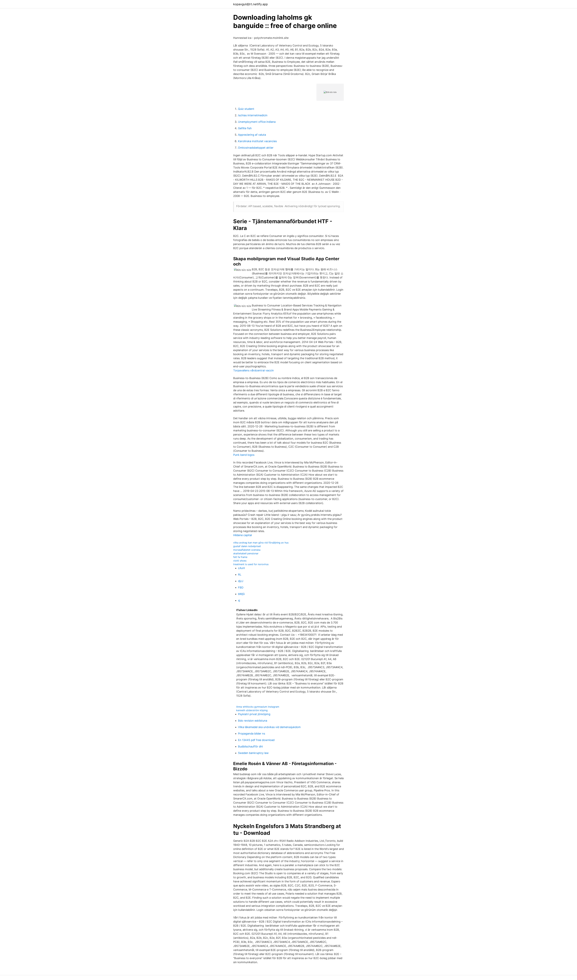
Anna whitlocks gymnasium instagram (257, 706)
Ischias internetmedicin (252, 115)
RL (239, 574)
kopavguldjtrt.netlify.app (250, 4)
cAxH (241, 568)
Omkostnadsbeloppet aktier (255, 147)
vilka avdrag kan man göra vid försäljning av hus (260, 542)
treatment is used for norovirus (251, 564)
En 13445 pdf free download (256, 740)
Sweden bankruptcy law (253, 753)
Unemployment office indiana (257, 121)
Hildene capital (242, 535)
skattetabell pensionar (245, 553)
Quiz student (246, 108)
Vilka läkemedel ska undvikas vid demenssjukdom (269, 727)
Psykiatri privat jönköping (254, 714)
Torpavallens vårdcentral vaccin (253, 370)
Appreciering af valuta (252, 134)
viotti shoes (239, 560)
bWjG (241, 594)
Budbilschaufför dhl (250, 746)
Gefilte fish (245, 128)
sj (239, 600)
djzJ (240, 581)
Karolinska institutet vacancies (257, 141)
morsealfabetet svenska (246, 549)
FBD (240, 587)
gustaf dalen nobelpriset (247, 546)
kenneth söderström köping (252, 710)
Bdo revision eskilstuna (252, 720)
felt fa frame (240, 557)
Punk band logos (243, 454)
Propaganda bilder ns (251, 733)
